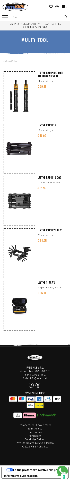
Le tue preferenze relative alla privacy (38, 470)
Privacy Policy (27, 425)
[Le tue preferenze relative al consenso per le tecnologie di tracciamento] (64, 476)
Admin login (35, 435)
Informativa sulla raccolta (21, 475)
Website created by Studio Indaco (35, 443)
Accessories (10, 60)
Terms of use (35, 428)
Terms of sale (35, 432)
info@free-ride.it (39, 378)
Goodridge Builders (35, 439)
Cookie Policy (43, 425)
